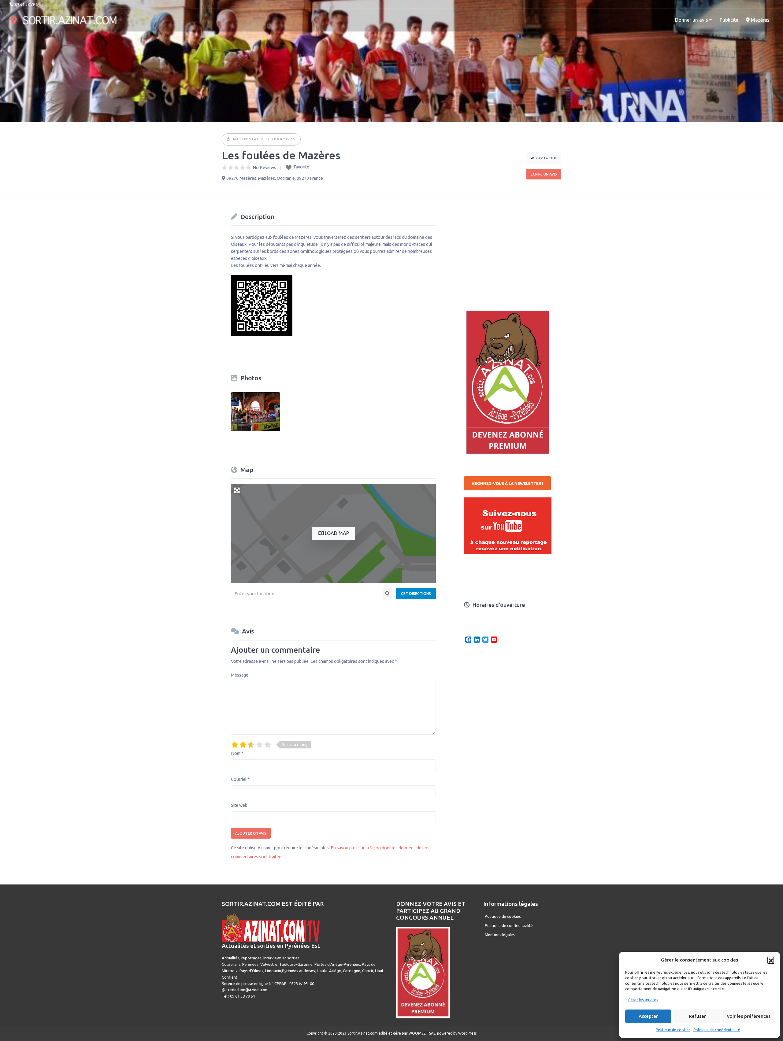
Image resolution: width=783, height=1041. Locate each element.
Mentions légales (500, 934)
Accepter (648, 1016)
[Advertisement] (510, 249)
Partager (545, 158)
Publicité (729, 20)
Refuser (697, 1016)
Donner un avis (691, 20)
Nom (237, 753)
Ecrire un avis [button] (544, 174)
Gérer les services (643, 1000)
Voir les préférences (748, 1016)
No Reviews (264, 167)
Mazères (760, 20)
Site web (239, 805)
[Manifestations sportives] (229, 139)
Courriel (240, 779)
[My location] (387, 593)
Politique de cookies (673, 1030)
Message (239, 675)
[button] (771, 960)
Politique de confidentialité (716, 1030)
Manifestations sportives (264, 139)
